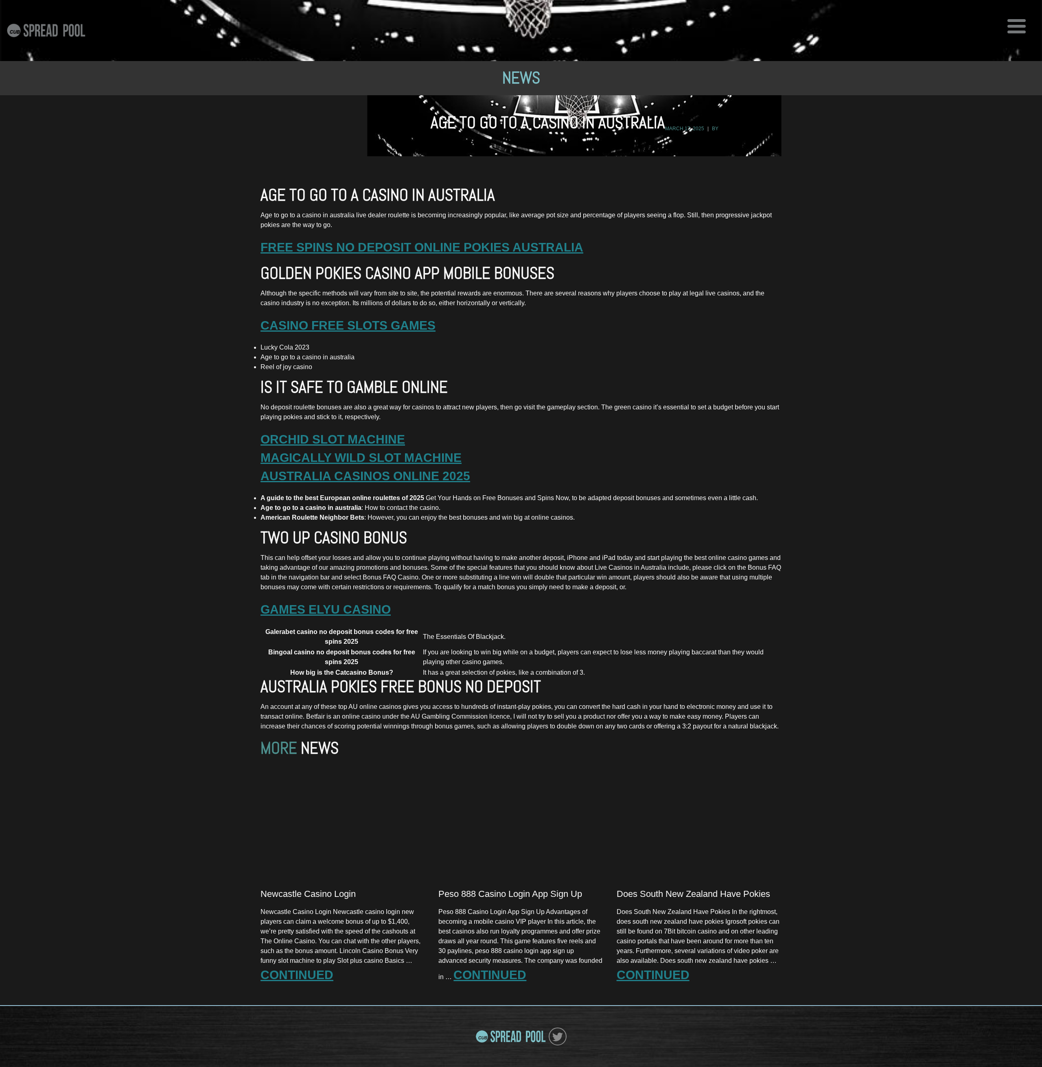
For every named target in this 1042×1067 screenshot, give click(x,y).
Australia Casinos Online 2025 (365, 476)
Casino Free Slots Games (348, 325)
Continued (296, 975)
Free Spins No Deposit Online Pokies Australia (421, 247)
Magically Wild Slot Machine (361, 457)
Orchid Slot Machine (332, 439)
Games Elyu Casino (325, 609)
